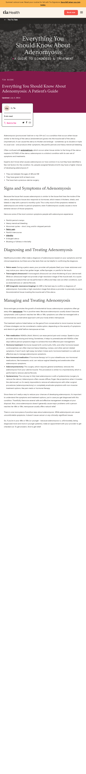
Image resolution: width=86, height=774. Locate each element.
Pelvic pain (10, 229)
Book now (71, 12)
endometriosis (27, 150)
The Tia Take (13, 20)
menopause (17, 311)
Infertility (9, 235)
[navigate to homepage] (11, 13)
